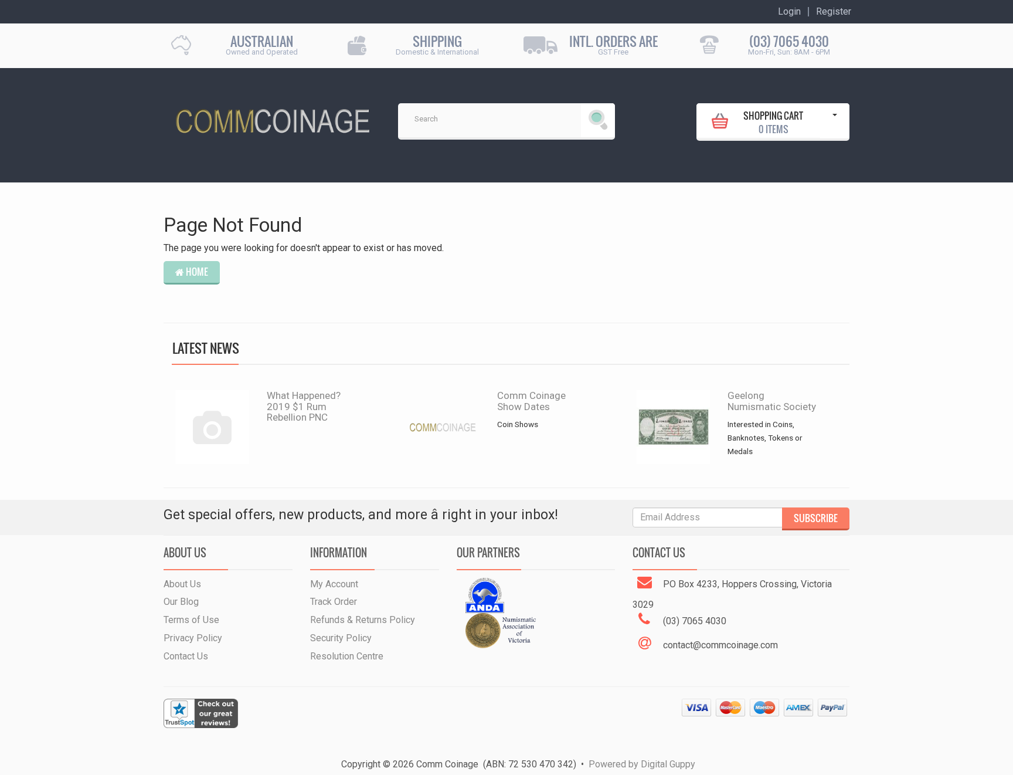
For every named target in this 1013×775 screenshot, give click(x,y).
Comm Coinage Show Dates (531, 401)
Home (196, 272)
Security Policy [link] (341, 638)
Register (833, 11)
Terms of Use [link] (191, 619)
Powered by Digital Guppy (642, 764)
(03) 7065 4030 (789, 41)
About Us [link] (182, 584)
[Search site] (598, 120)
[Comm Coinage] (272, 117)
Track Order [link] (333, 601)
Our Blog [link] (181, 601)
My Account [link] (334, 584)
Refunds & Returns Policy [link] (362, 619)
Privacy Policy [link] (193, 638)
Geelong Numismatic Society (772, 401)
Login (789, 11)
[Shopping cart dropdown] (834, 120)
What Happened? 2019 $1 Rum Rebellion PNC (304, 406)
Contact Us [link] (186, 656)
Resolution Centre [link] (346, 656)
